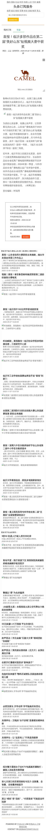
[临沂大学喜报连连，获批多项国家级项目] (20, 464)
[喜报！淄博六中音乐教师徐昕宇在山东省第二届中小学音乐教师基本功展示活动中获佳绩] (23, 431)
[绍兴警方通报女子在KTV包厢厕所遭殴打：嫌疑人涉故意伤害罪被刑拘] (23, 752)
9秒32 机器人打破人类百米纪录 (16, 536)
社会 (17, 2)
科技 (26, 10)
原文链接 (26, 237)
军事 (21, 10)
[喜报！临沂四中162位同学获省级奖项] (18, 293)
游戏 (30, 10)
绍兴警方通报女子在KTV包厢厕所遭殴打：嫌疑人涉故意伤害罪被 (23, 768)
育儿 (38, 10)
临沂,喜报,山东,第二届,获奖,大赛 (20, 251)
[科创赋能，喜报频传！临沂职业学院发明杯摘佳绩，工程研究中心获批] (23, 326)
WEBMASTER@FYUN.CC (28, 829)
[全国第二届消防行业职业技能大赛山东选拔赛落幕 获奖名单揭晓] (23, 396)
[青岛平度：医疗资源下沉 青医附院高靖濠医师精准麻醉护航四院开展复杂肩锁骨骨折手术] (23, 546)
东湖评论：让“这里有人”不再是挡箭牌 (20, 737)
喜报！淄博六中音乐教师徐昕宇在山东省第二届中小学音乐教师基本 (23, 447)
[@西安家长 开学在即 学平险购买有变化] (19, 691)
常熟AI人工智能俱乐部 (29, 825)
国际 (13, 2)
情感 (26, 2)
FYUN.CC (20, 824)
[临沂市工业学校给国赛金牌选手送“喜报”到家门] (22, 360)
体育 (9, 10)
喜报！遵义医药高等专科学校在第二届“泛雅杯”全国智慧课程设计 (22, 513)
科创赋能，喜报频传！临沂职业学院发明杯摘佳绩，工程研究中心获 (23, 342)
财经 (17, 10)
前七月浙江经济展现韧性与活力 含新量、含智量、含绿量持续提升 (22, 783)
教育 (34, 10)
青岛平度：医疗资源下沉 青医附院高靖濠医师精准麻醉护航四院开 (23, 562)
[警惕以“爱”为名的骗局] (12, 577)
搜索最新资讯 (13, 20)
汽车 (34, 2)
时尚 (21, 2)
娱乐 (13, 10)
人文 (30, 2)
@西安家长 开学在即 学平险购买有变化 (21, 706)
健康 (38, 2)
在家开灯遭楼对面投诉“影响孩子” (18, 662)
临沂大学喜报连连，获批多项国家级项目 (22, 480)
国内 (9, 2)
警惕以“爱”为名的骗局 (13, 592)
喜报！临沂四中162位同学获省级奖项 (20, 309)
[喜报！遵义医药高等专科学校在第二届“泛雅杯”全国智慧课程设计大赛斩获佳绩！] (23, 497)
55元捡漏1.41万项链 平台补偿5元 (17, 623)
